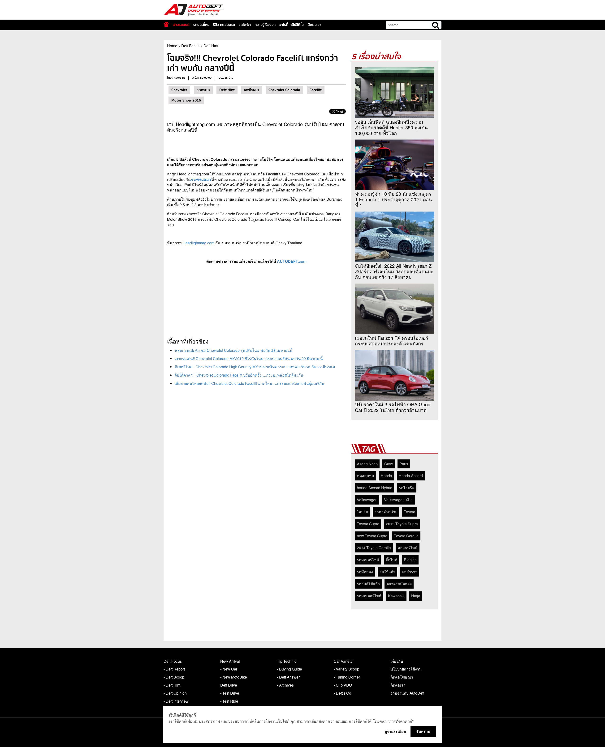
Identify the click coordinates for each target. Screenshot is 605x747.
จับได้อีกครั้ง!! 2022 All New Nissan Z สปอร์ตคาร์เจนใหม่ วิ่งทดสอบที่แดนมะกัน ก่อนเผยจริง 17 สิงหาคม (394, 271)
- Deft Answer (288, 677)
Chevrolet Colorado (284, 90)
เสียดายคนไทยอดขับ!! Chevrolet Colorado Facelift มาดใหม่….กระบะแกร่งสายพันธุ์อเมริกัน (249, 383)
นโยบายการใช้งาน (406, 669)
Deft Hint (210, 45)
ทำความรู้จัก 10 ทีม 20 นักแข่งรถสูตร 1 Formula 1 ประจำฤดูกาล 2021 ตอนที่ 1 (393, 199)
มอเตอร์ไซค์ (408, 547)
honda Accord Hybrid (374, 487)
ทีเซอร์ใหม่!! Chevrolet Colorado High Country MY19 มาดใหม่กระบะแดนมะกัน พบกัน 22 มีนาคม (255, 366)
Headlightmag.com (198, 243)
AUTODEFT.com (292, 261)
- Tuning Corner (347, 677)
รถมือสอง (365, 571)
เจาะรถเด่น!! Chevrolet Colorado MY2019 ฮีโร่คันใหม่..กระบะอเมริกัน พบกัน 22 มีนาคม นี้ (249, 358)
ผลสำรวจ (409, 571)
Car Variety (343, 661)
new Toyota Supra (372, 536)
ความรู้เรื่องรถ (265, 25)
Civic (388, 464)
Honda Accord (411, 475)
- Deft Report (174, 669)
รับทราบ (423, 731)
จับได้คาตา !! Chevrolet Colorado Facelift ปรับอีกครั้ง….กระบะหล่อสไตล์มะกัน (239, 375)
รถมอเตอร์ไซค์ (369, 595)
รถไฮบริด (407, 487)
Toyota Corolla (406, 536)
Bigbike (410, 559)
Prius (403, 464)
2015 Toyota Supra (402, 523)
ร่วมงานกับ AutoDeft (407, 693)
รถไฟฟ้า (245, 25)
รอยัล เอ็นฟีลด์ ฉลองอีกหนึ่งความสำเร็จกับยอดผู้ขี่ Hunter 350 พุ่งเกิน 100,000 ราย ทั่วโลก (391, 127)
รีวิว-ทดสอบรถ (224, 25)
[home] (166, 24)
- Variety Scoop (346, 669)
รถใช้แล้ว (387, 571)
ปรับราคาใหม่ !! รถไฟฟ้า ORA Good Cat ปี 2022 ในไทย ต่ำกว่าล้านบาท (392, 407)
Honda (386, 475)
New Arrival (230, 661)
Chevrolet (179, 90)
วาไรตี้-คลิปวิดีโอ (291, 25)
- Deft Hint (172, 685)
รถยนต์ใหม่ (201, 25)
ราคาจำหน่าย (386, 511)
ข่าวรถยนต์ (181, 25)
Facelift (316, 90)
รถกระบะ (203, 90)
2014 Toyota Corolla (374, 547)
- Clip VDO (343, 685)
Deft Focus (190, 45)
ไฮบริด (362, 511)
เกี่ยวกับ (396, 661)
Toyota (409, 511)
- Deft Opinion (175, 693)
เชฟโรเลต (251, 90)
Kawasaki (396, 595)
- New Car (228, 669)
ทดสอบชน (365, 475)
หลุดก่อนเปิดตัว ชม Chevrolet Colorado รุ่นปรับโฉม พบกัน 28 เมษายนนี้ (233, 350)
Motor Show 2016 (186, 100)
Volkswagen (367, 499)
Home (172, 45)
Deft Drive (228, 685)
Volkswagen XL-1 (398, 499)
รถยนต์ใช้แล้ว (368, 583)
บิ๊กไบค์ (391, 559)
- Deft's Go (342, 693)
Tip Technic (286, 661)
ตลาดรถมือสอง (399, 583)
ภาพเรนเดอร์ (201, 179)
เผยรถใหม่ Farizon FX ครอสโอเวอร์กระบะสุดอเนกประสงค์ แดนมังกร (391, 340)
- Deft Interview (176, 701)
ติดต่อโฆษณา (401, 677)
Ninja (415, 595)
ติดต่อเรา (314, 25)
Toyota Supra (368, 523)
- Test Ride (229, 701)
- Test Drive (229, 693)
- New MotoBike (233, 677)
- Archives (285, 685)
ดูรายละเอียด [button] (395, 731)
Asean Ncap (367, 464)
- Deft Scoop (174, 677)
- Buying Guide (289, 669)
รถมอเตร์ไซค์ (368, 559)
